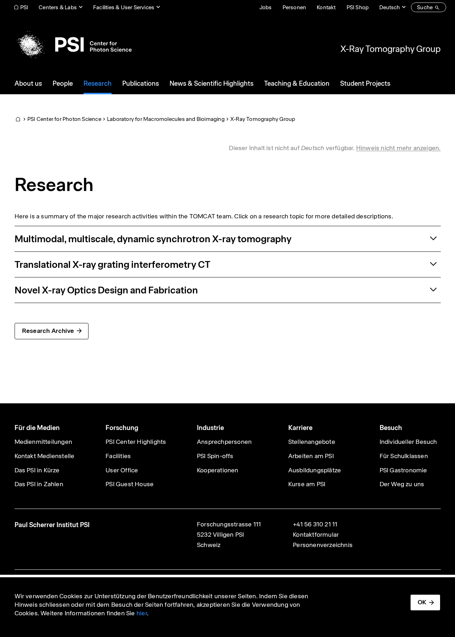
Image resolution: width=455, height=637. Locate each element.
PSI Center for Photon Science (64, 119)
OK (422, 602)
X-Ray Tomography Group (391, 49)
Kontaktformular (316, 534)
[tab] (228, 238)
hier (141, 613)
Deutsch (389, 7)
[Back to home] (73, 44)
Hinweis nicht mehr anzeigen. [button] (398, 148)
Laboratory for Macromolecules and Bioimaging (166, 119)
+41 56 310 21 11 (315, 524)
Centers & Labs (58, 7)
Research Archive (48, 330)
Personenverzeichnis (323, 544)
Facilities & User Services (123, 7)
